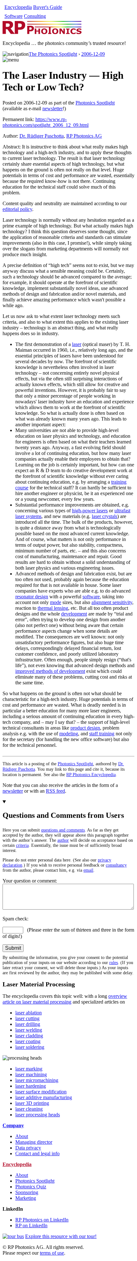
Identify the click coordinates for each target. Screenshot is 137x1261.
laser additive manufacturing (43, 1097)
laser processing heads (37, 1114)
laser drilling (27, 1024)
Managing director (33, 1142)
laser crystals (104, 516)
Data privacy (28, 1147)
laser (76, 344)
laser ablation (28, 1012)
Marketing (25, 1198)
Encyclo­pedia (18, 7)
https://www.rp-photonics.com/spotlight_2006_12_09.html (46, 122)
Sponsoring (26, 1192)
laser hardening (30, 1086)
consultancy (116, 865)
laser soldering (29, 1047)
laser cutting (27, 1018)
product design (85, 728)
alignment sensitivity (111, 602)
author (63, 840)
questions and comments (63, 830)
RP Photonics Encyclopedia (91, 774)
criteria (22, 845)
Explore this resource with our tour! (61, 1236)
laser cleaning (29, 1109)
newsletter (52, 108)
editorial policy (17, 209)
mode (55, 602)
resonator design (31, 596)
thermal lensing (53, 608)
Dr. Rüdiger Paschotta (41, 136)
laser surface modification (41, 1091)
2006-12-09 (93, 54)
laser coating (27, 1041)
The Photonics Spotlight (53, 54)
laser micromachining (36, 1080)
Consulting (35, 16)
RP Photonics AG (84, 136)
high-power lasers (90, 510)
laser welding (28, 1030)
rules (113, 962)
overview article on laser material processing (65, 999)
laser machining (31, 1074)
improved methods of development (50, 671)
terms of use (52, 1253)
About (21, 1136)
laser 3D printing (32, 1103)
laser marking (28, 1068)
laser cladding (29, 1035)
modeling (68, 733)
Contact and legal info (37, 1153)
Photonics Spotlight (95, 102)
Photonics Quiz (30, 1186)
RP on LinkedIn (31, 1225)
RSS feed (55, 791)
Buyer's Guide (47, 7)
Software (13, 16)
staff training (101, 733)
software (91, 596)
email (88, 870)
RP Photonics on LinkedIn (41, 1219)
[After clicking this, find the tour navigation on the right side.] (13, 1236)
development (74, 613)
